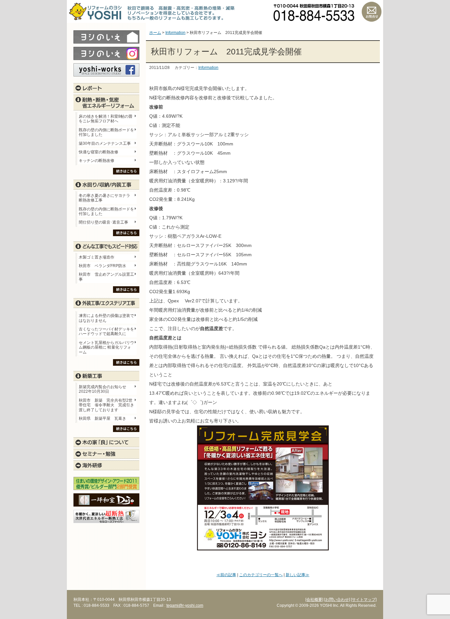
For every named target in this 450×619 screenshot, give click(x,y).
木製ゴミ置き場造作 (96, 257)
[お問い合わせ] (337, 599)
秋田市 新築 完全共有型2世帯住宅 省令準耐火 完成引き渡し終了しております (106, 405)
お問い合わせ (371, 11)
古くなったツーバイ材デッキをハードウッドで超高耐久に (106, 331)
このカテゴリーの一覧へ (261, 575)
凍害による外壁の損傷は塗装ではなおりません (106, 318)
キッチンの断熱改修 (98, 160)
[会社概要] (314, 599)
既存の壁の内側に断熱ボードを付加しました (106, 132)
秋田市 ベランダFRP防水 (102, 265)
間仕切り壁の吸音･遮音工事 (103, 222)
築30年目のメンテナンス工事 (105, 143)
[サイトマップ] (364, 599)
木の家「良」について (106, 442)
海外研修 (106, 465)
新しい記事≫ (297, 575)
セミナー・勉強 (106, 454)
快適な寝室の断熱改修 (98, 152)
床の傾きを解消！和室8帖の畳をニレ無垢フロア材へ (105, 118)
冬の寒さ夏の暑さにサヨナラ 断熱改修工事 (104, 197)
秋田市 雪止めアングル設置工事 (106, 276)
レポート (106, 88)
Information (208, 67)
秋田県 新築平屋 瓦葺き (102, 418)
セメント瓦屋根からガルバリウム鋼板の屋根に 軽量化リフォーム (106, 347)
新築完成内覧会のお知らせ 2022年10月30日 (102, 389)
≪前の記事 (226, 575)
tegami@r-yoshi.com (184, 605)
